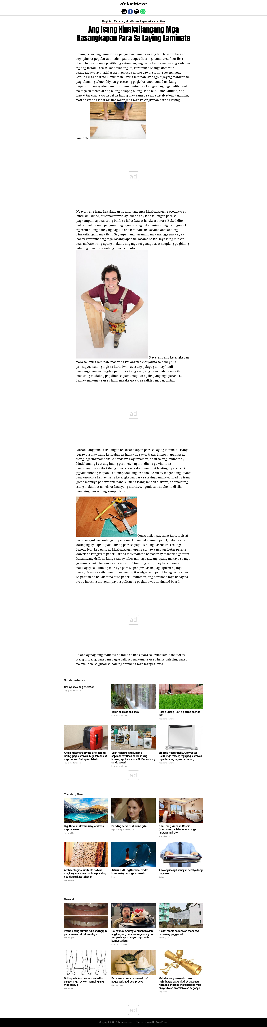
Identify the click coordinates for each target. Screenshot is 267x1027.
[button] (66, 4)
